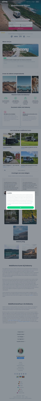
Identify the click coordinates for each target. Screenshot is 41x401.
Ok (20, 207)
